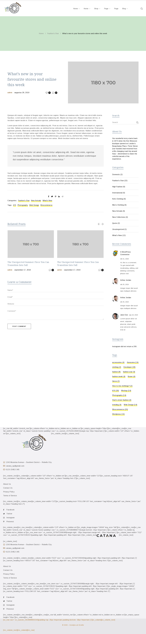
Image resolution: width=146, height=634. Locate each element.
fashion (116, 372)
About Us (7, 484)
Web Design (34, 205)
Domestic (116, 174)
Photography (23, 205)
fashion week (118, 376)
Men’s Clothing (118, 205)
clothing (116, 367)
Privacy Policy (8, 492)
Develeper (129, 367)
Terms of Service (10, 496)
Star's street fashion (121, 400)
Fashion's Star (53, 33)
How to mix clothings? (122, 386)
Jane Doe (124, 315)
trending (116, 405)
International (117, 193)
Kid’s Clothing (117, 199)
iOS (14, 205)
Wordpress (118, 414)
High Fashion (117, 187)
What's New (47, 200)
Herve (116, 381)
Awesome (133, 362)
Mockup (126, 391)
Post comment (19, 326)
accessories (118, 362)
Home (41, 33)
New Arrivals (36, 200)
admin (9, 92)
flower (131, 376)
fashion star (129, 372)
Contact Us (7, 488)
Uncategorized (118, 229)
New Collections (118, 217)
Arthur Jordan (125, 280)
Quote (114, 223)
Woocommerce (46, 205)
